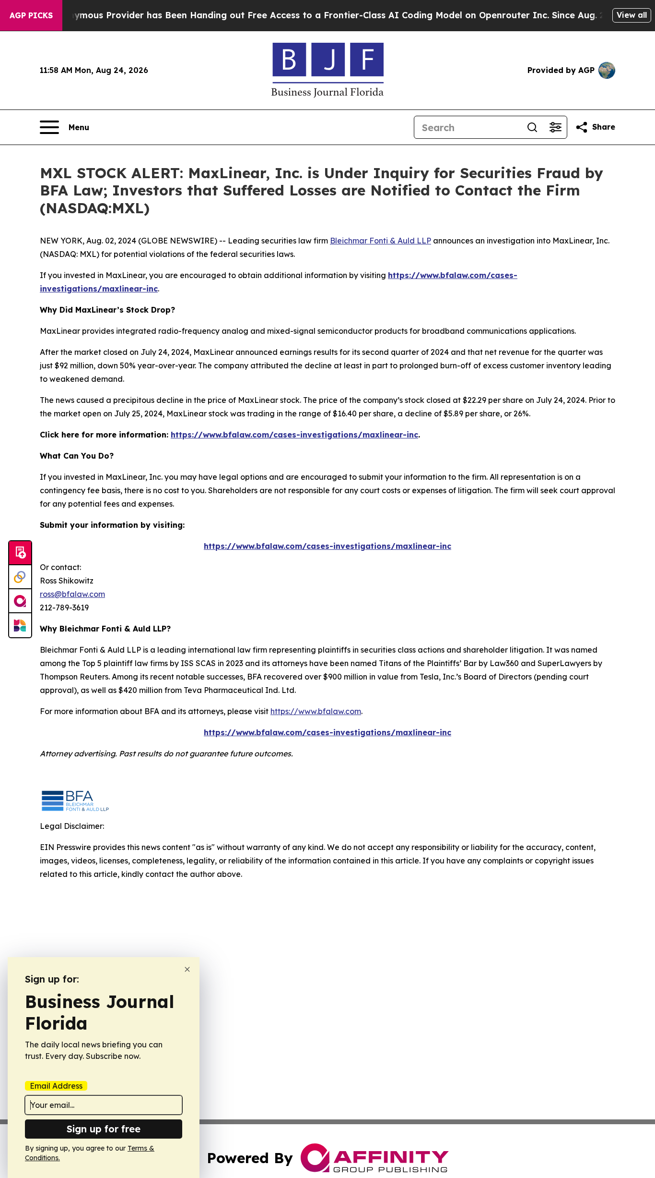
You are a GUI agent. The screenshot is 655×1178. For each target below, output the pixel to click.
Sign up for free (103, 1129)
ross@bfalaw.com (72, 594)
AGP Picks (31, 15)
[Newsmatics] (20, 625)
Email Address (56, 1086)
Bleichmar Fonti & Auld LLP (380, 240)
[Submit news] (20, 553)
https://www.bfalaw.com (315, 711)
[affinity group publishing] (20, 601)
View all (632, 15)
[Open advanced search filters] (555, 127)
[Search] (532, 127)
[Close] (187, 969)
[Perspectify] (20, 577)
